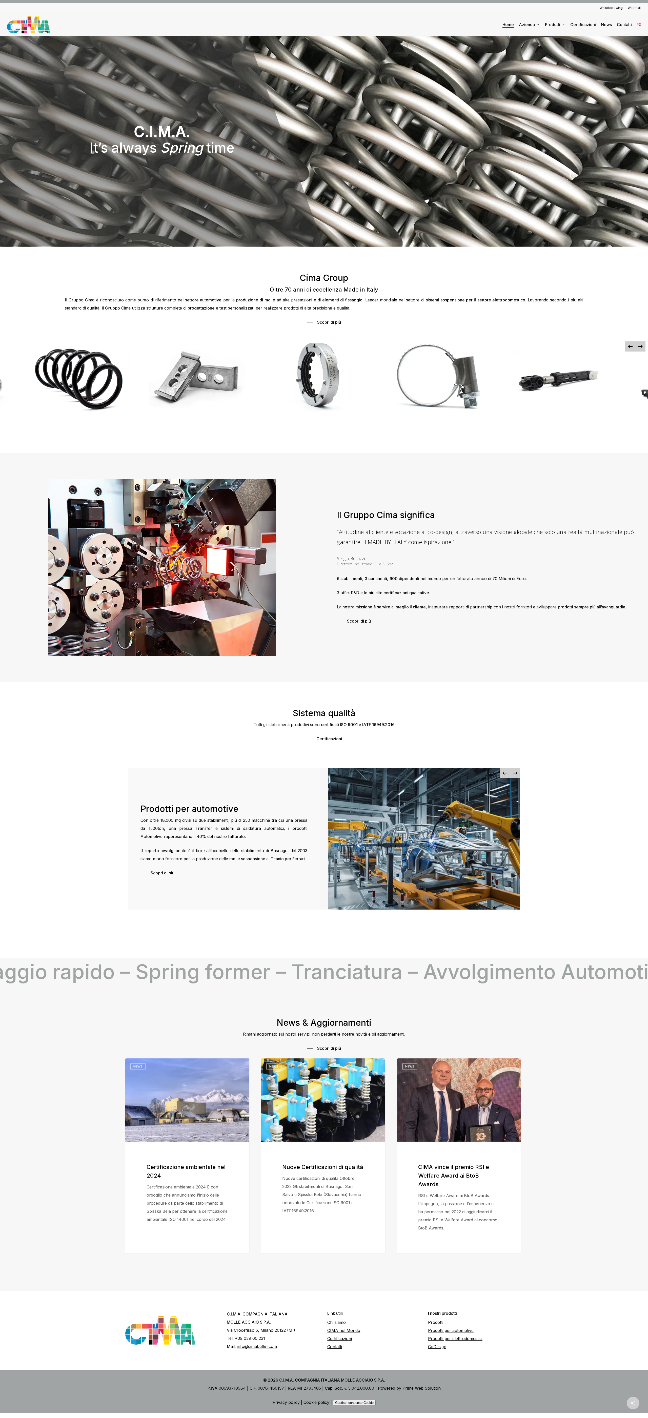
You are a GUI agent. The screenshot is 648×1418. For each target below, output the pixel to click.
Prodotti (435, 1322)
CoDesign (437, 1346)
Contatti (334, 1346)
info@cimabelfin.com (257, 1346)
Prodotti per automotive (451, 1330)
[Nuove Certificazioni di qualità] (323, 1155)
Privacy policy (286, 1402)
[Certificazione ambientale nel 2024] (187, 1155)
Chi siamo (336, 1322)
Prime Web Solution (421, 1388)
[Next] (640, 346)
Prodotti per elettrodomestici (455, 1338)
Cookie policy (316, 1402)
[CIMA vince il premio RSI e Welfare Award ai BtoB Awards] (459, 1155)
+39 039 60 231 (250, 1338)
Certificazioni (339, 1338)
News (138, 1066)
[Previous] (630, 346)
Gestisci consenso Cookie (354, 1403)
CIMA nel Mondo (343, 1330)
